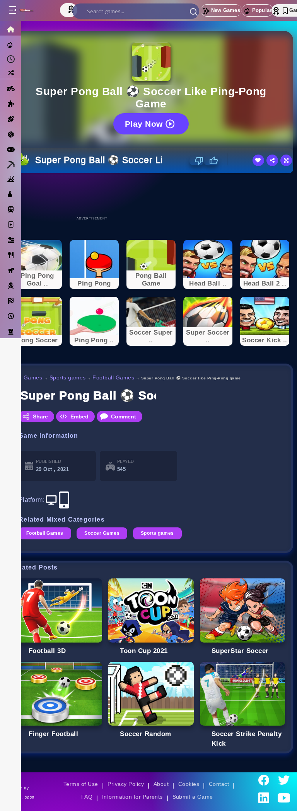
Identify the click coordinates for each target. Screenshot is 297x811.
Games (33, 377)
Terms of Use (80, 784)
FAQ (87, 797)
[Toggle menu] (12, 10)
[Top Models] (72, 9)
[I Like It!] (211, 160)
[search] (135, 11)
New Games (225, 10)
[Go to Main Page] (34, 10)
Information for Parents (132, 797)
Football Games (113, 377)
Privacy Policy (126, 784)
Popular (261, 10)
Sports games (68, 377)
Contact (219, 784)
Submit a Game (192, 797)
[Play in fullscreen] (286, 160)
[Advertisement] (151, 194)
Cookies (188, 784)
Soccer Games (101, 533)
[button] (193, 11)
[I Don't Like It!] (196, 160)
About (161, 784)
